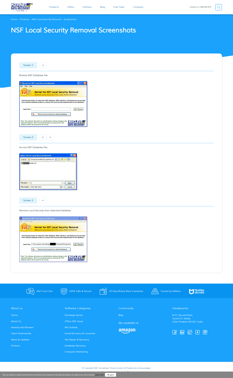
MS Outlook (71, 327)
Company (138, 7)
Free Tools (119, 7)
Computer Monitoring (76, 351)
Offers (70, 7)
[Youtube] (197, 332)
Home (14, 19)
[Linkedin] (182, 332)
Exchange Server (74, 315)
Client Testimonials (21, 333)
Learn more (99, 375)
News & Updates (20, 339)
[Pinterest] (205, 332)
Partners (87, 7)
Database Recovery (75, 345)
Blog (102, 7)
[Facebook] (174, 332)
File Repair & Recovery (77, 339)
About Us (16, 321)
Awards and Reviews (22, 327)
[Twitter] (190, 332)
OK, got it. (110, 375)
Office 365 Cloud (74, 321)
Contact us (194, 7)
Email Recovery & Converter (80, 333)
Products (24, 19)
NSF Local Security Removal (46, 19)
